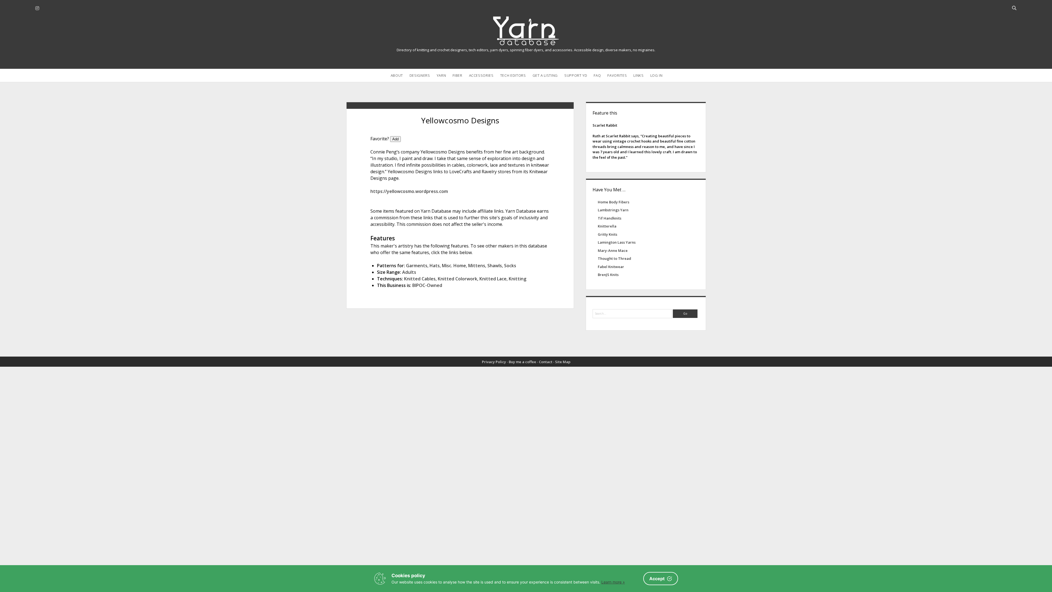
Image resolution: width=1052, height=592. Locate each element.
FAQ (597, 75)
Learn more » (613, 582)
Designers (420, 75)
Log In (656, 75)
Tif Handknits (609, 218)
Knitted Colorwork (457, 279)
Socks (510, 266)
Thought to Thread (614, 258)
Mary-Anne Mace (613, 250)
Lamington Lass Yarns (617, 242)
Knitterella (607, 226)
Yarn (441, 75)
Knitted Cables (420, 279)
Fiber (457, 75)
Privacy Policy (494, 361)
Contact (545, 361)
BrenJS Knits (608, 274)
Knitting (517, 279)
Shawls (494, 266)
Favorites (617, 75)
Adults (409, 272)
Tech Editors (513, 75)
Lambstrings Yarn (613, 209)
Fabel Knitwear (611, 266)
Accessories (481, 75)
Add (395, 139)
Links (638, 75)
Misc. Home (454, 266)
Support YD (575, 75)
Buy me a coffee (522, 361)
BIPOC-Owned (427, 285)
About (397, 75)
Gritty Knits (607, 234)
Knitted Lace (493, 279)
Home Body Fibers (613, 202)
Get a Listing (545, 75)
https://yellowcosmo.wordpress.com (409, 191)
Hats (435, 266)
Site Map (562, 361)
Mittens (476, 266)
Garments (416, 266)
